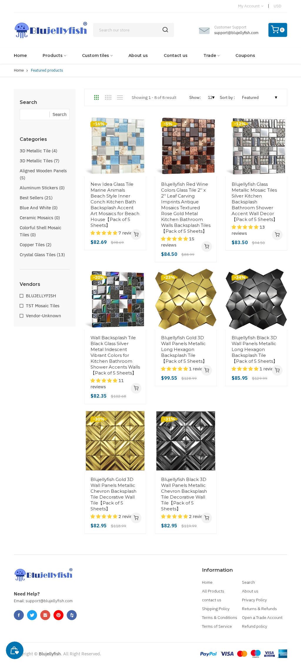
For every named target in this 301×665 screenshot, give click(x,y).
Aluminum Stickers (42, 187)
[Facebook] (19, 615)
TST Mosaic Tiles (42, 305)
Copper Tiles (35, 244)
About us (138, 55)
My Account (249, 6)
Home (20, 55)
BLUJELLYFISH (41, 295)
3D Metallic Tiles (39, 160)
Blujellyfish (50, 653)
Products (53, 55)
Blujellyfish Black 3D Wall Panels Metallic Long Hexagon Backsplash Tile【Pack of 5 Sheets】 (254, 349)
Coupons (245, 55)
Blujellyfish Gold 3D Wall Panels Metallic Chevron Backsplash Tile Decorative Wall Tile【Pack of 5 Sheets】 (113, 494)
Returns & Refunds (259, 608)
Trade (209, 55)
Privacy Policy (254, 599)
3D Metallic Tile (38, 150)
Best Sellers (36, 197)
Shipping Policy (216, 608)
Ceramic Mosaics (40, 217)
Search (248, 582)
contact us (211, 599)
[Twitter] (32, 615)
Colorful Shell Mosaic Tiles (40, 231)
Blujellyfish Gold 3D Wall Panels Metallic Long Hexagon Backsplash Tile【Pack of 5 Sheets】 (184, 349)
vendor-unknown (43, 315)
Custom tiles (95, 55)
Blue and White (39, 207)
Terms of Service (217, 626)
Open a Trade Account (262, 617)
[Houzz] (72, 615)
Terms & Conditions (219, 617)
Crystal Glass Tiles (42, 254)
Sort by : (227, 97)
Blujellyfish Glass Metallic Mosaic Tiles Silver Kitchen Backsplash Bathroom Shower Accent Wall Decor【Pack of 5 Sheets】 (254, 201)
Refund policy (254, 626)
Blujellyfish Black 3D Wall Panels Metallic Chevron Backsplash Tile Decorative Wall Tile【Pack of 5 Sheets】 (184, 494)
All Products (213, 591)
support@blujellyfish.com (236, 32)
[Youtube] (58, 615)
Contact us (176, 55)
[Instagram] (45, 615)
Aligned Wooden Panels (43, 174)
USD (277, 6)
